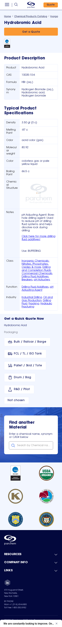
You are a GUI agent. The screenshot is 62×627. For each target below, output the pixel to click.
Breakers (27, 279)
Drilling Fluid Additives (35, 276)
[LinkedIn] (7, 583)
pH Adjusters (42, 279)
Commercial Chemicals (37, 273)
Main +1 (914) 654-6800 (15, 605)
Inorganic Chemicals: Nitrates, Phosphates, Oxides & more (35, 264)
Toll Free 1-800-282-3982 (15, 608)
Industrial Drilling (32, 297)
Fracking (34, 303)
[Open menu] (7, 5)
